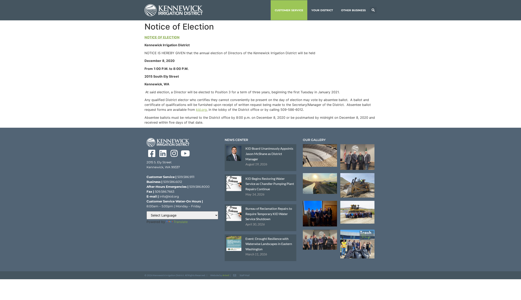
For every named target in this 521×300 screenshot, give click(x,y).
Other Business (353, 10)
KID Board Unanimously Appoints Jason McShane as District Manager (269, 153)
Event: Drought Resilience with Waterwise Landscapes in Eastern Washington (268, 244)
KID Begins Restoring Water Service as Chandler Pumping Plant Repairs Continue (269, 184)
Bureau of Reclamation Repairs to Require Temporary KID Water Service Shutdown (268, 214)
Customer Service (289, 10)
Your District (322, 10)
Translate (181, 222)
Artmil (225, 275)
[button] (373, 10)
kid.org (201, 110)
